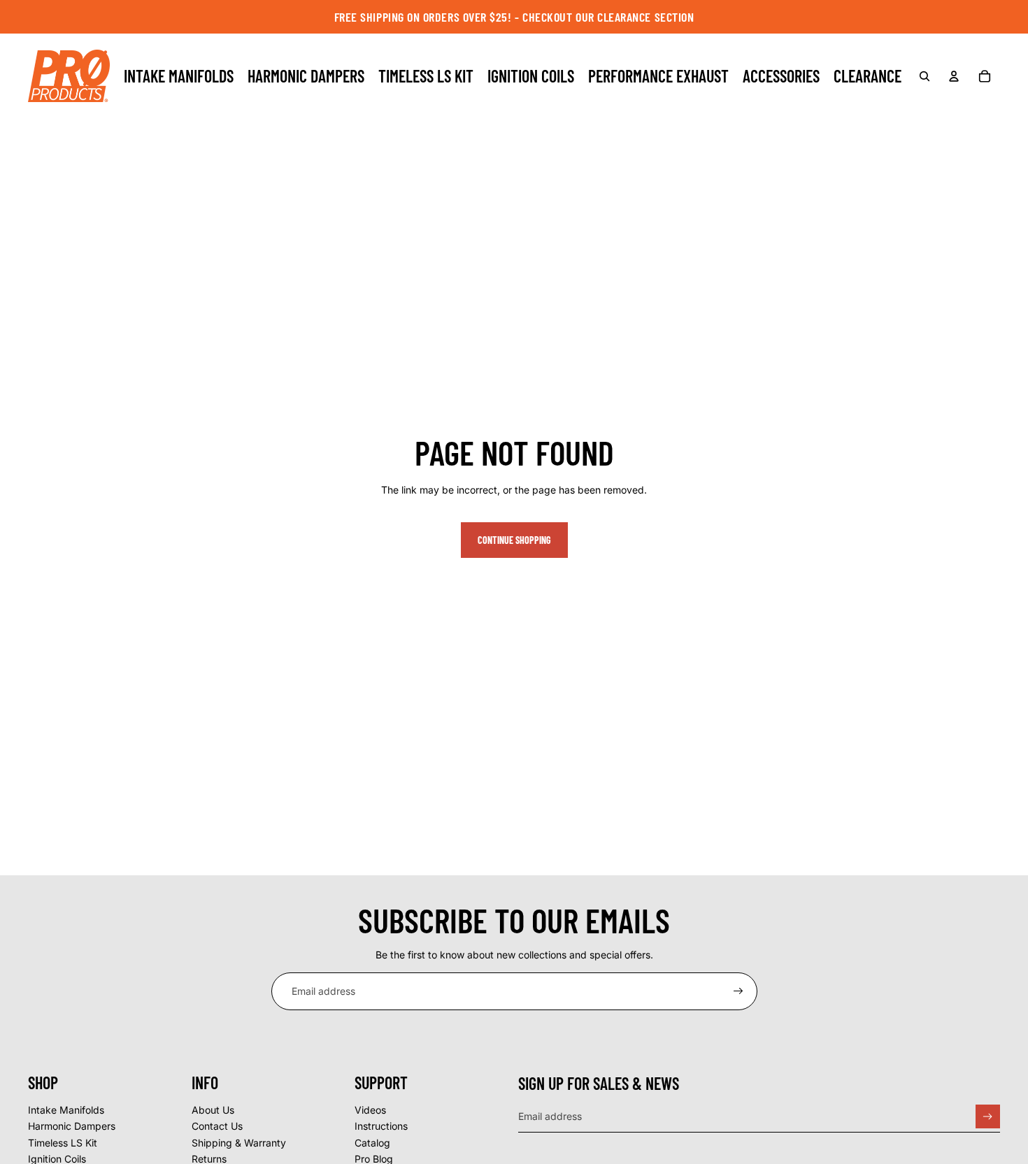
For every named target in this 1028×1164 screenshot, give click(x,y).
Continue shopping (514, 540)
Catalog (372, 1143)
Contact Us (217, 1126)
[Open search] (924, 76)
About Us (213, 1110)
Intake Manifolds (66, 1110)
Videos (370, 1110)
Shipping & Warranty (239, 1143)
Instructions (381, 1126)
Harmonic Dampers (71, 1126)
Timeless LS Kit (62, 1143)
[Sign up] (738, 991)
